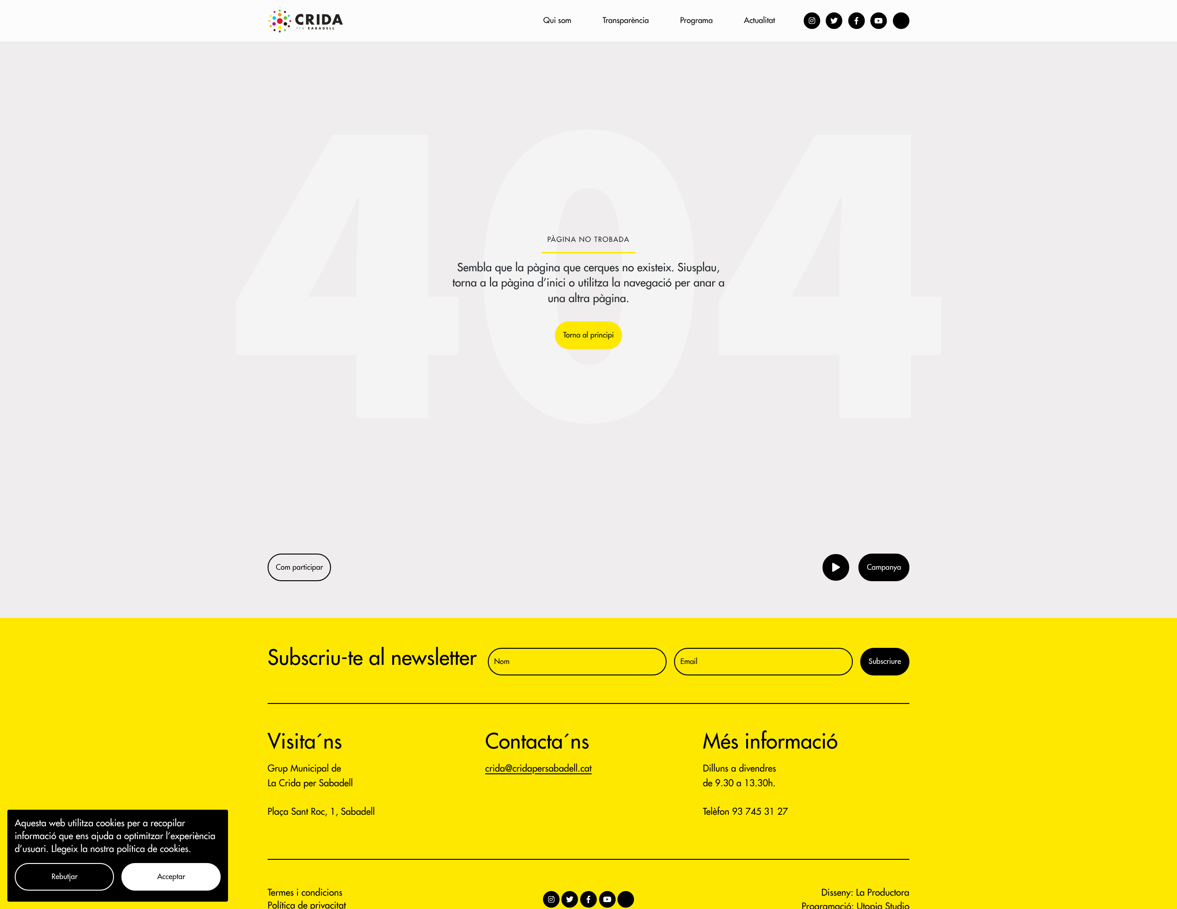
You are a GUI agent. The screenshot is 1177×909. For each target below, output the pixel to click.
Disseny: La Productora (865, 893)
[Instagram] (812, 20)
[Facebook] (856, 20)
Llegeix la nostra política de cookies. (121, 849)
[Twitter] (834, 20)
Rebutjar (64, 876)
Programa (696, 20)
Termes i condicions (305, 893)
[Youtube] (878, 20)
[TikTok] (901, 20)
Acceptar (171, 876)
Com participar (299, 567)
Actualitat (759, 20)
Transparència (626, 20)
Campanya (884, 567)
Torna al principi (588, 335)
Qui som (557, 20)
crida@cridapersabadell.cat (538, 768)
